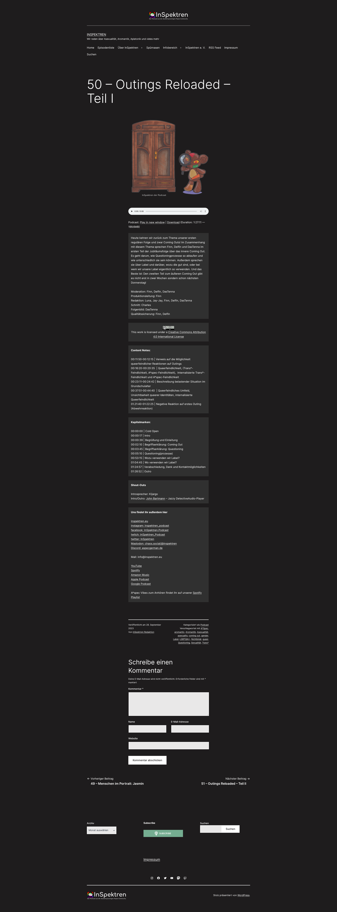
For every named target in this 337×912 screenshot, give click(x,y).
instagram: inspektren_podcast (150, 525)
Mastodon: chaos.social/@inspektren (154, 543)
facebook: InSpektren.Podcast (149, 530)
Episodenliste (106, 47)
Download (173, 222)
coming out (194, 635)
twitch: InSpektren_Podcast (148, 534)
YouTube (136, 565)
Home (90, 47)
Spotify (135, 570)
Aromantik (191, 632)
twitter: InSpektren (142, 539)
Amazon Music (140, 574)
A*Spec (204, 628)
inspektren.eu (139, 521)
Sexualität (196, 642)
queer (205, 639)
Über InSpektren (128, 47)
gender (204, 635)
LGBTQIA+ (185, 639)
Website (133, 738)
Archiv (90, 823)
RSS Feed (215, 47)
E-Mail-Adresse (180, 721)
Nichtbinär (196, 639)
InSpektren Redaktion (143, 632)
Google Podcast (141, 583)
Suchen (91, 54)
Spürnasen (153, 47)
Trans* (205, 642)
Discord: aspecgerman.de (147, 548)
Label (176, 639)
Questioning (184, 642)
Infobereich (170, 47)
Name (131, 721)
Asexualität (202, 632)
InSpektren (96, 34)
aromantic (179, 632)
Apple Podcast (140, 579)
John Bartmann (155, 498)
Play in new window (152, 222)
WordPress (243, 895)
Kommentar (135, 688)
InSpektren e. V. (195, 47)
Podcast (204, 624)
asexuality (183, 635)
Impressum (231, 47)
